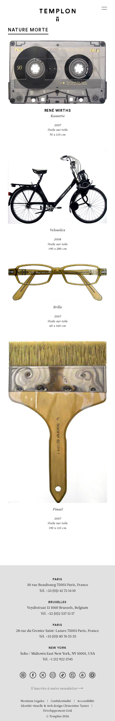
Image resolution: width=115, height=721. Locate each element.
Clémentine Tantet (76, 706)
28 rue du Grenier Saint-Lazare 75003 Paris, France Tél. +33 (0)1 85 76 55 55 (57, 631)
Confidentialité (61, 701)
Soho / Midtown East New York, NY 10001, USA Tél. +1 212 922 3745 (57, 653)
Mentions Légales (32, 701)
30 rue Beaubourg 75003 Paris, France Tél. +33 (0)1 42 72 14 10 (57, 585)
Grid (69, 710)
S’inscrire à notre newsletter (54, 688)
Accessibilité (85, 701)
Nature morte (28, 30)
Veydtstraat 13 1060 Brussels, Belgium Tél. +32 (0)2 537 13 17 (57, 608)
